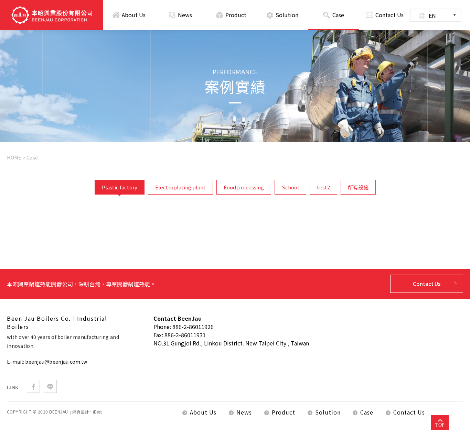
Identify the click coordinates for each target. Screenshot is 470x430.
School (290, 187)
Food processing (244, 187)
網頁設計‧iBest (87, 412)
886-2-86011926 (193, 326)
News (185, 15)
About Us (134, 15)
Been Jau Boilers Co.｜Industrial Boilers (51, 15)
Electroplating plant (180, 187)
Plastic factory (119, 187)
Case (338, 15)
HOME (14, 157)
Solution (287, 15)
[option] (235, 86)
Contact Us (389, 15)
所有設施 (358, 187)
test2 (323, 187)
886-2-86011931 (185, 335)
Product (235, 15)
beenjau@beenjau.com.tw (56, 361)
